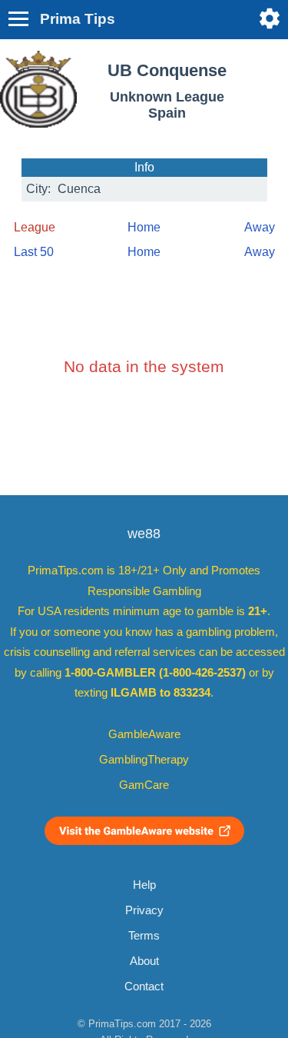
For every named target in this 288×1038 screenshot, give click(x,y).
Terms (144, 936)
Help (144, 885)
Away (259, 227)
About (144, 961)
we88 (144, 533)
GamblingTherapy (144, 760)
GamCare (144, 785)
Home (144, 227)
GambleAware (144, 734)
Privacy (144, 910)
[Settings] (269, 18)
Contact (144, 986)
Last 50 (34, 251)
